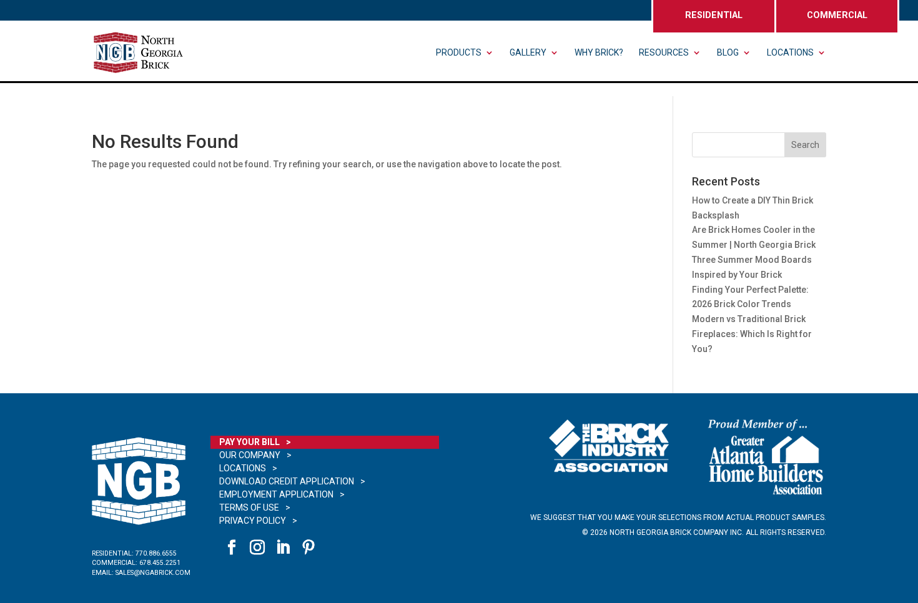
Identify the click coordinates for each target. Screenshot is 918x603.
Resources (664, 52)
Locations (790, 52)
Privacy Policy (252, 521)
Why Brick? (599, 52)
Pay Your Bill (249, 442)
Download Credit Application (286, 481)
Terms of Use (249, 507)
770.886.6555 (156, 553)
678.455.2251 (159, 563)
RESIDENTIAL (714, 15)
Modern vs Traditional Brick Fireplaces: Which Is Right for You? (752, 334)
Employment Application (276, 494)
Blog (728, 52)
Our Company (249, 455)
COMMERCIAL (837, 15)
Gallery (528, 52)
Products (458, 52)
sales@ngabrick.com (153, 573)
